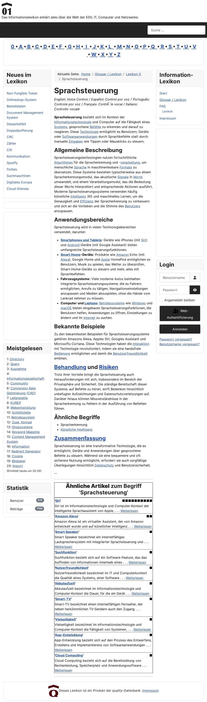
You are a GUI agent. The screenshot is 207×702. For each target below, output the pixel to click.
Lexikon (167, 111)
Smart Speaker (67, 532)
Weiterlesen (129, 511)
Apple (105, 259)
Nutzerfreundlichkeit (71, 568)
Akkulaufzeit (65, 583)
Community (19, 383)
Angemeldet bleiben (179, 300)
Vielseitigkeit (65, 619)
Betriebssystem (23, 417)
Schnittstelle (21, 412)
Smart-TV (63, 599)
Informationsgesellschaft (25, 378)
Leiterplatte (19, 398)
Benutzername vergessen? (179, 344)
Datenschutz (104, 465)
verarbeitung (130, 162)
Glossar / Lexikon (172, 100)
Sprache (80, 167)
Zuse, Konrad (22, 422)
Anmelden (180, 329)
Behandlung (70, 367)
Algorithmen (63, 162)
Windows (139, 303)
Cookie (17, 456)
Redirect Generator (26, 451)
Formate (125, 167)
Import (18, 466)
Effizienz (86, 201)
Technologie (89, 132)
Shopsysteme (22, 427)
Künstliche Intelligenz (77, 429)
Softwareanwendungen (79, 136)
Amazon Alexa (66, 516)
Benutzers (132, 206)
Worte (138, 177)
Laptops (90, 303)
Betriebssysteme (112, 303)
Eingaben (76, 141)
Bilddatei (18, 461)
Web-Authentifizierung (180, 314)
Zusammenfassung (80, 438)
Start (163, 93)
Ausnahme (18, 369)
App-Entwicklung (68, 635)
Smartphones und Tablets (81, 240)
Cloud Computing (69, 655)
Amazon (122, 255)
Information (21, 446)
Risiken (108, 367)
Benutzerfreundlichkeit (130, 353)
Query (15, 364)
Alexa (65, 259)
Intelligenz (78, 196)
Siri (143, 240)
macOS (66, 308)
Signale (123, 177)
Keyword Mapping (26, 432)
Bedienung (62, 353)
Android (73, 245)
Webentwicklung (23, 408)
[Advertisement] (27, 276)
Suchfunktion (65, 552)
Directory (17, 359)
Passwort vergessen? (175, 339)
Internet (89, 318)
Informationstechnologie (72, 122)
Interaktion (141, 344)
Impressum (167, 118)
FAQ (162, 106)
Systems (60, 127)
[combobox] (176, 30)
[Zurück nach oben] (200, 694)
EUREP (16, 403)
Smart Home (70, 255)
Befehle (95, 127)
